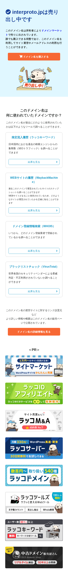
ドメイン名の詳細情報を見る (34, 331)
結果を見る (34, 162)
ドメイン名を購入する (36, 56)
